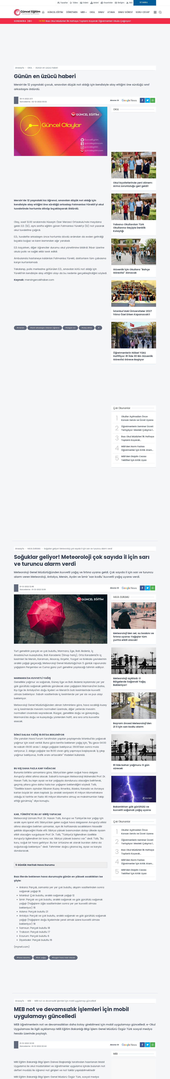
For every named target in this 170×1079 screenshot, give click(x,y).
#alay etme (86, 328)
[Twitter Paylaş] (147, 100)
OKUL (92, 12)
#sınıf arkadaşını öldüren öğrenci (44, 328)
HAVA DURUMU (34, 548)
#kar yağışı (41, 957)
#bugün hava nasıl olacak (63, 957)
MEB (83, 12)
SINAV (101, 12)
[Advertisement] (85, 45)
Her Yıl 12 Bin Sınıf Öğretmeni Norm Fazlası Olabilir (69, 21)
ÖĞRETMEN (71, 12)
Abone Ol (114, 100)
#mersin (20, 328)
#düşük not (70, 328)
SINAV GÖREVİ (125, 12)
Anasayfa (19, 67)
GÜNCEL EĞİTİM (55, 12)
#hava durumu (23, 957)
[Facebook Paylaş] (142, 100)
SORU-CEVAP (142, 12)
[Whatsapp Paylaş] (152, 100)
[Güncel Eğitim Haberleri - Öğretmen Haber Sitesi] (27, 12)
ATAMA (111, 12)
